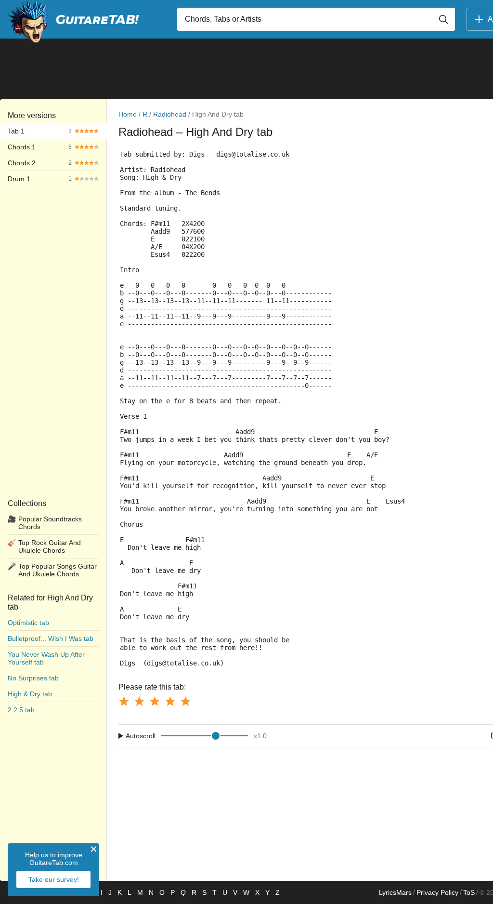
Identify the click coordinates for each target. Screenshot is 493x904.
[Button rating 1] (123, 701)
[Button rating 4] (170, 701)
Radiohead (169, 114)
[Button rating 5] (185, 701)
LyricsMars (395, 892)
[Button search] (443, 19)
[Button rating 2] (139, 701)
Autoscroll (141, 736)
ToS (469, 892)
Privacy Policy (437, 892)
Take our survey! (53, 879)
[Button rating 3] (154, 701)
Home (127, 114)
